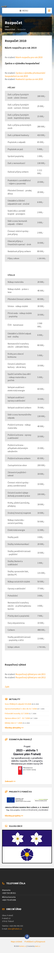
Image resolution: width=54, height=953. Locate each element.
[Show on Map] (49, 10)
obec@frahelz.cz (15, 929)
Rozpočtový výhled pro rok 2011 (31, 674)
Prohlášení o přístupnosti (35, 941)
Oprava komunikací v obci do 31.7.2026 (21, 708)
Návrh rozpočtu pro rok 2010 (29, 57)
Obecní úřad (10, 29)
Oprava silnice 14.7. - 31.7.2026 (17, 718)
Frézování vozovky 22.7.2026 (17, 713)
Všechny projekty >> (14, 815)
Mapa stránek (16, 941)
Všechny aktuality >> (14, 727)
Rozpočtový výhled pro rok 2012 (31, 677)
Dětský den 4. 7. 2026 (13, 723)
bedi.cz (37, 946)
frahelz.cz (22, 946)
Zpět (7, 686)
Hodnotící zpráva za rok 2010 (29, 79)
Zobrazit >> (10, 781)
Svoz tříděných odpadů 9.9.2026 (18, 704)
